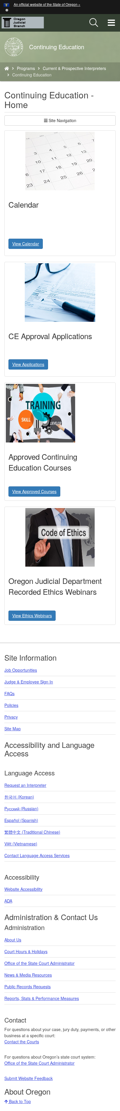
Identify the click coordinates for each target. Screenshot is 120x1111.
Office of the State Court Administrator (39, 963)
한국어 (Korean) (19, 797)
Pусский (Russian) (21, 808)
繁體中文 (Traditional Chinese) (32, 832)
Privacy (11, 717)
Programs (26, 68)
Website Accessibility (23, 889)
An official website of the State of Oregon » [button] (47, 4)
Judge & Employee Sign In (28, 682)
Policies (11, 705)
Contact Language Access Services (37, 855)
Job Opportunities (20, 670)
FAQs (9, 693)
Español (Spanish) (21, 820)
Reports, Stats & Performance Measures (41, 998)
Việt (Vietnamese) (20, 844)
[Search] (94, 23)
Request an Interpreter (25, 785)
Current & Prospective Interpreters (74, 68)
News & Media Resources (28, 975)
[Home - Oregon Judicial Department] (6, 68)
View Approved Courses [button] (34, 491)
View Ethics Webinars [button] (32, 615)
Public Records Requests (27, 986)
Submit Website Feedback (28, 1078)
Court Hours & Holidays (25, 951)
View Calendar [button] (25, 244)
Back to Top (19, 1101)
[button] (6, 9)
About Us (12, 940)
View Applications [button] (28, 364)
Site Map (12, 728)
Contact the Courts (21, 1042)
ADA (8, 901)
